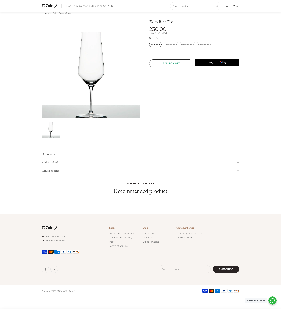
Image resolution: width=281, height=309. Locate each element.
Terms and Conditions (122, 233)
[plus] (159, 53)
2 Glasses (170, 44)
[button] (236, 6)
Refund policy (184, 237)
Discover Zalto (151, 241)
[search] (217, 6)
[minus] (152, 53)
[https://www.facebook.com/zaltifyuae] (45, 269)
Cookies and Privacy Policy (120, 239)
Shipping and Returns (189, 233)
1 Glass (155, 44)
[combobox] (195, 6)
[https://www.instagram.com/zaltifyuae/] (54, 269)
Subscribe (226, 269)
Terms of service (118, 245)
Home (45, 13)
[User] (227, 6)
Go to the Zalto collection (151, 235)
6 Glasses (204, 44)
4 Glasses (187, 44)
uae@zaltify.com (55, 240)
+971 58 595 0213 (55, 236)
